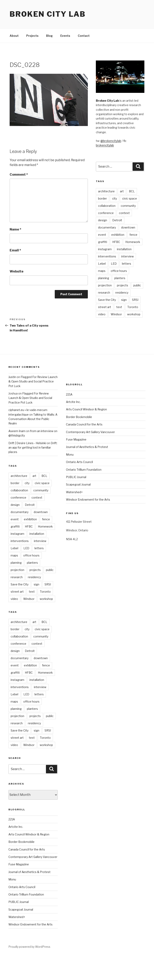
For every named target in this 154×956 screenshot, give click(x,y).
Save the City (107, 299)
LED (114, 263)
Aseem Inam (16, 431)
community (128, 205)
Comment (19, 174)
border (102, 198)
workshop (133, 314)
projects (122, 285)
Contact (84, 35)
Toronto (132, 307)
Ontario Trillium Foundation (26, 894)
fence (133, 234)
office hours (119, 271)
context (124, 213)
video (101, 314)
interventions (107, 256)
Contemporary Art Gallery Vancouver (32, 857)
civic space (129, 198)
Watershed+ (16, 917)
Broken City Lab (48, 14)
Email (15, 250)
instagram (105, 249)
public (137, 285)
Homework (132, 242)
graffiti (102, 242)
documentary (107, 227)
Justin (12, 377)
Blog (49, 35)
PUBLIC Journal (18, 902)
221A (11, 819)
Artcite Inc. (15, 826)
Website (16, 271)
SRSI (135, 299)
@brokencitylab (110, 140)
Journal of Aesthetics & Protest (29, 872)
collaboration (107, 205)
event (102, 234)
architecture (106, 191)
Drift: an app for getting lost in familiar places (32, 447)
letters (126, 263)
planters (119, 278)
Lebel (102, 263)
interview (127, 256)
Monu (12, 879)
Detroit (117, 220)
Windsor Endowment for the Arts (30, 924)
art (122, 191)
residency (121, 292)
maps (101, 271)
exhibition (117, 234)
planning (103, 278)
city (114, 198)
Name (15, 229)
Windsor (116, 314)
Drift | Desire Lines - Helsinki (27, 443)
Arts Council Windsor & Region (28, 834)
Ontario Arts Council (21, 887)
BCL (132, 191)
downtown (128, 227)
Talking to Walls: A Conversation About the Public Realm (32, 419)
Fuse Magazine (18, 864)
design (102, 220)
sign (124, 299)
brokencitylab (105, 145)
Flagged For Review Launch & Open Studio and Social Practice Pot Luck (33, 381)
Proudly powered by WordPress (29, 946)
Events (65, 35)
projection (105, 285)
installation (124, 249)
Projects (32, 35)
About (14, 35)
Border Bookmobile (21, 841)
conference (106, 213)
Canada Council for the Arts (26, 849)
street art (104, 307)
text (119, 307)
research (104, 292)
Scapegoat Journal (20, 909)
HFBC (116, 242)
